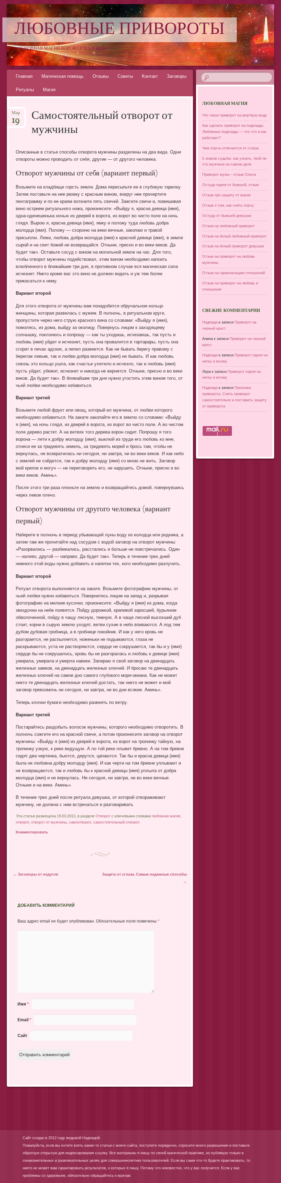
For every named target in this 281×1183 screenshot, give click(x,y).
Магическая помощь (62, 76)
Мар (16, 115)
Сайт (22, 1035)
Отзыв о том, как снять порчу (228, 205)
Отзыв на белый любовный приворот (234, 236)
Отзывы (101, 76)
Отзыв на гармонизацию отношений (233, 273)
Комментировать (32, 832)
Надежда (210, 322)
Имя (23, 1004)
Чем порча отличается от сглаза (230, 148)
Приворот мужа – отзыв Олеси (229, 174)
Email (24, 1019)
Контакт (150, 76)
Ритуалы (25, 89)
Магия (49, 89)
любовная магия (166, 816)
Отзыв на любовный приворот (228, 226)
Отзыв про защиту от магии (226, 195)
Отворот (103, 816)
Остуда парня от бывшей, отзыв (230, 185)
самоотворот (80, 822)
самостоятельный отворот (116, 822)
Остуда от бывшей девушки (226, 216)
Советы (125, 76)
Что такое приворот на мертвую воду (234, 115)
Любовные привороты (119, 29)
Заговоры (176, 76)
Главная (24, 76)
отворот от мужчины (49, 822)
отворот (22, 822)
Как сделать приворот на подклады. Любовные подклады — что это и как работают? (234, 131)
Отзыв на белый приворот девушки (233, 246)
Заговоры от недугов (35, 874)
